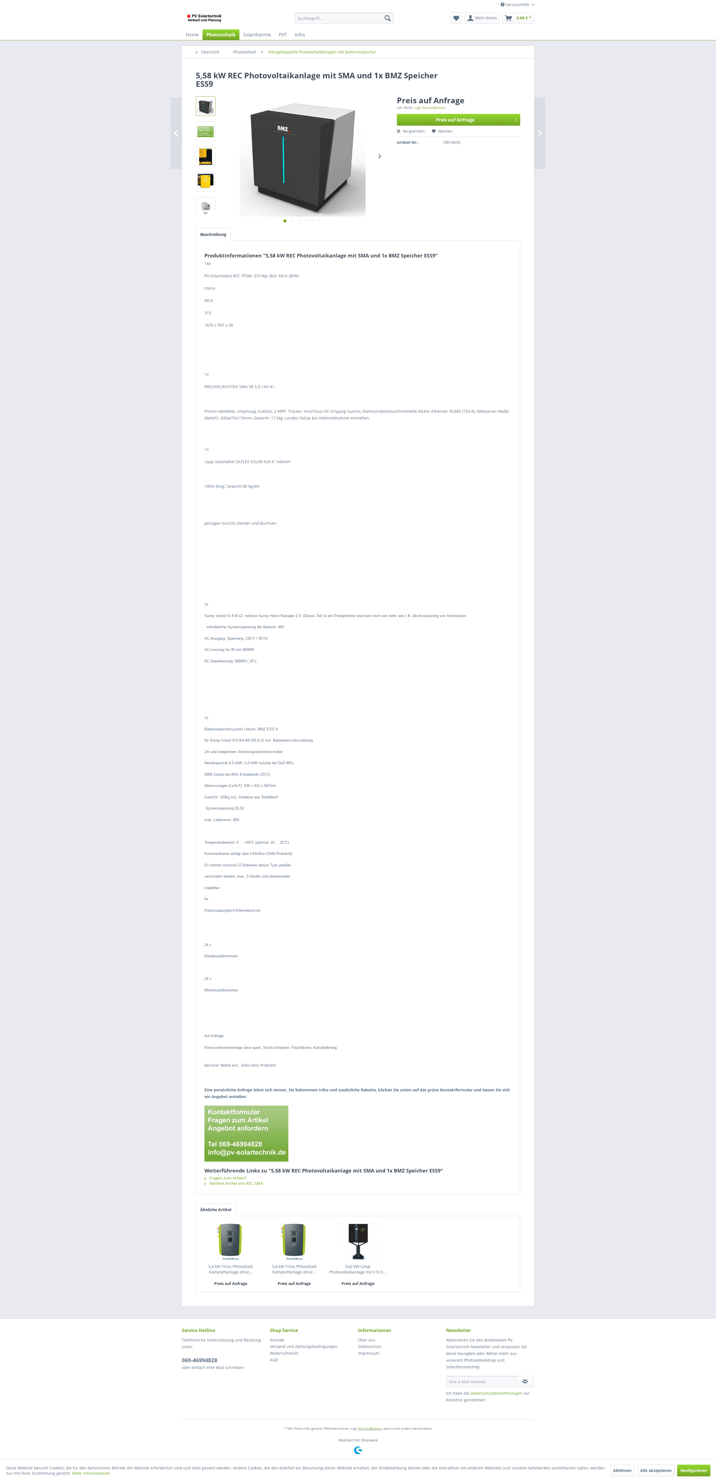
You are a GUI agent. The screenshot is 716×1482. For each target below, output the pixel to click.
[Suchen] (388, 18)
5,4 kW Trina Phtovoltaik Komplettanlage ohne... (230, 1269)
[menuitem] (344, 18)
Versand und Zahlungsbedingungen (304, 1346)
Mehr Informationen (91, 1473)
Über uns (366, 1340)
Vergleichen (413, 131)
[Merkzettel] (456, 18)
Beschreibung (213, 234)
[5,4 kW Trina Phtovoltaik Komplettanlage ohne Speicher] (231, 1241)
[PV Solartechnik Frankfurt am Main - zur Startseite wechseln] (205, 20)
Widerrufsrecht (284, 1353)
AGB (274, 1360)
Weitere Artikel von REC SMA (235, 1183)
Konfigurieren (693, 1470)
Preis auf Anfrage (455, 120)
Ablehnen (622, 1470)
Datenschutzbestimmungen (496, 1393)
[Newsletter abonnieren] (525, 1381)
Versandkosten (369, 1428)
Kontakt (277, 1340)
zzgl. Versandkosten (429, 107)
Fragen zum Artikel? (227, 1178)
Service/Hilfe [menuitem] (517, 4)
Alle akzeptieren (656, 1470)
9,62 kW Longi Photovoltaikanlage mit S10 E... (358, 1269)
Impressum (368, 1353)
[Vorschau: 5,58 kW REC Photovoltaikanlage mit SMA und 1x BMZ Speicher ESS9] (205, 106)
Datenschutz (369, 1346)
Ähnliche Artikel (215, 1209)
